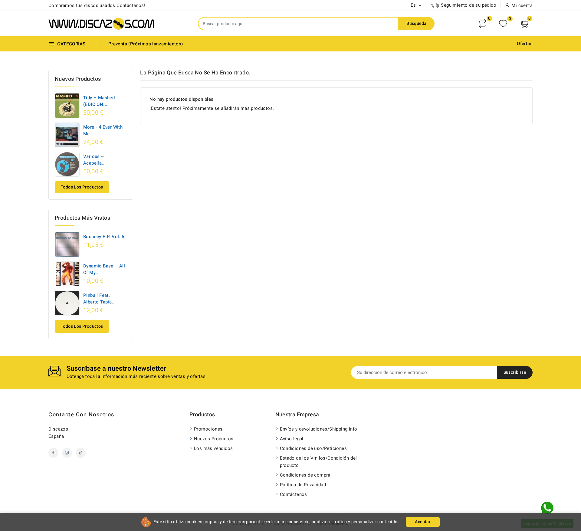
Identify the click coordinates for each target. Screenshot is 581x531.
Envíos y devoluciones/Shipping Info (318, 429)
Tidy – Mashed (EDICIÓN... (99, 101)
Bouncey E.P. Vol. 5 (103, 236)
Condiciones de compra (305, 475)
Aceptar (423, 522)
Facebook (53, 453)
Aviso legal (292, 438)
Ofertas (525, 43)
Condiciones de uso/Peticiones (313, 448)
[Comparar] (482, 23)
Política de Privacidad (303, 484)
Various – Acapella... (94, 159)
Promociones (208, 429)
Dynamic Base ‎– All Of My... (104, 269)
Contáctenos (293, 494)
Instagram (67, 453)
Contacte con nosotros (81, 415)
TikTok (81, 453)
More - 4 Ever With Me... (103, 130)
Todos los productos (82, 187)
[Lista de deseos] (503, 24)
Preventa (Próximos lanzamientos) (145, 44)
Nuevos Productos (213, 438)
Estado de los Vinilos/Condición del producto (318, 462)
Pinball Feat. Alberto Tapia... (99, 298)
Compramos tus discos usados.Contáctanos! (96, 5)
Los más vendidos (213, 448)
